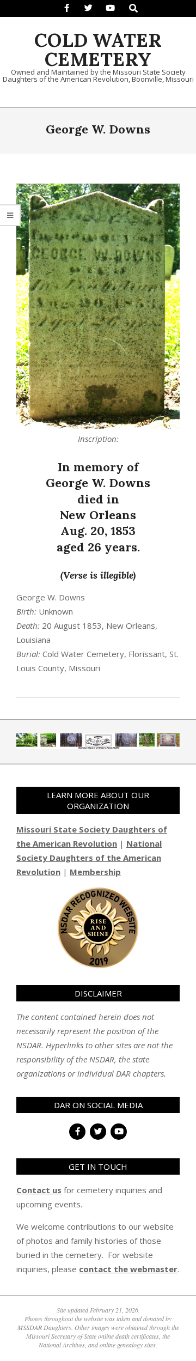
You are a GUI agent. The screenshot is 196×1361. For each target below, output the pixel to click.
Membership (95, 871)
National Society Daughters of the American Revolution (89, 857)
